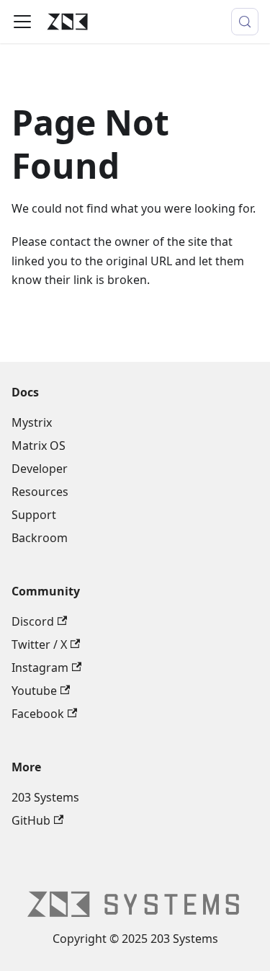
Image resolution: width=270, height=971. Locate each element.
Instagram (40, 667)
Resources (40, 492)
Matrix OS (39, 445)
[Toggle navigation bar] (22, 21)
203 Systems (45, 797)
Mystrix (32, 422)
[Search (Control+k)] (244, 21)
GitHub (31, 820)
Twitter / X (39, 644)
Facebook (38, 714)
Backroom (40, 538)
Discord (33, 621)
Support (34, 515)
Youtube (34, 691)
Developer (40, 468)
